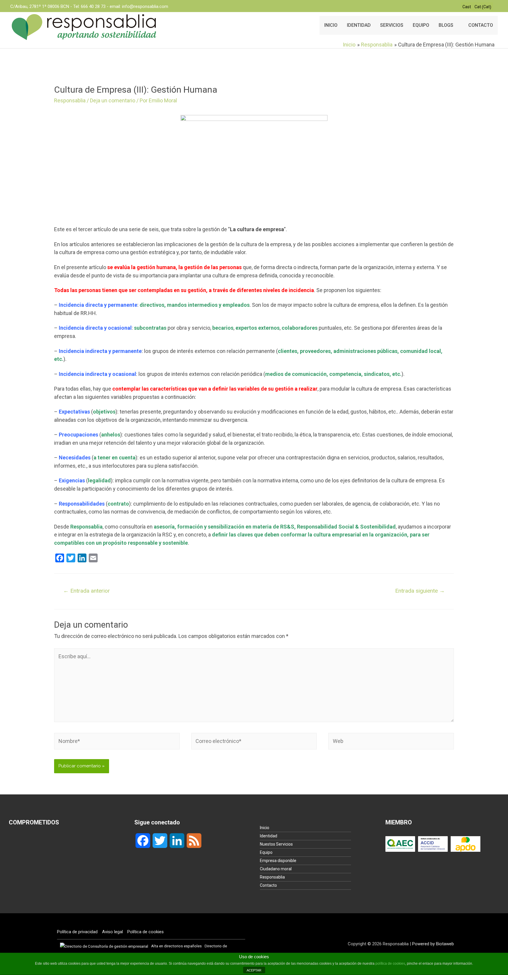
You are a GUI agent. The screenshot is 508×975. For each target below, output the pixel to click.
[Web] (391, 742)
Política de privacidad (77, 931)
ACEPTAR (254, 970)
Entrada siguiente (420, 590)
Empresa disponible (278, 860)
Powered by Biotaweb (433, 943)
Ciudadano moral (276, 868)
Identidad (268, 836)
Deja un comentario (112, 100)
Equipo (266, 852)
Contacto (268, 885)
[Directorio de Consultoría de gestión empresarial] (104, 946)
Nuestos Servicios (276, 844)
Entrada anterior (86, 590)
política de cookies (390, 963)
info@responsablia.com (145, 6)
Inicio (264, 827)
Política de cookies (145, 931)
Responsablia (70, 100)
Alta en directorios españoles (176, 946)
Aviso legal (112, 931)
